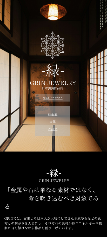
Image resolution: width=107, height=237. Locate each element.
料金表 (52, 114)
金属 (53, 121)
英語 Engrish (53, 97)
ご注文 (52, 129)
